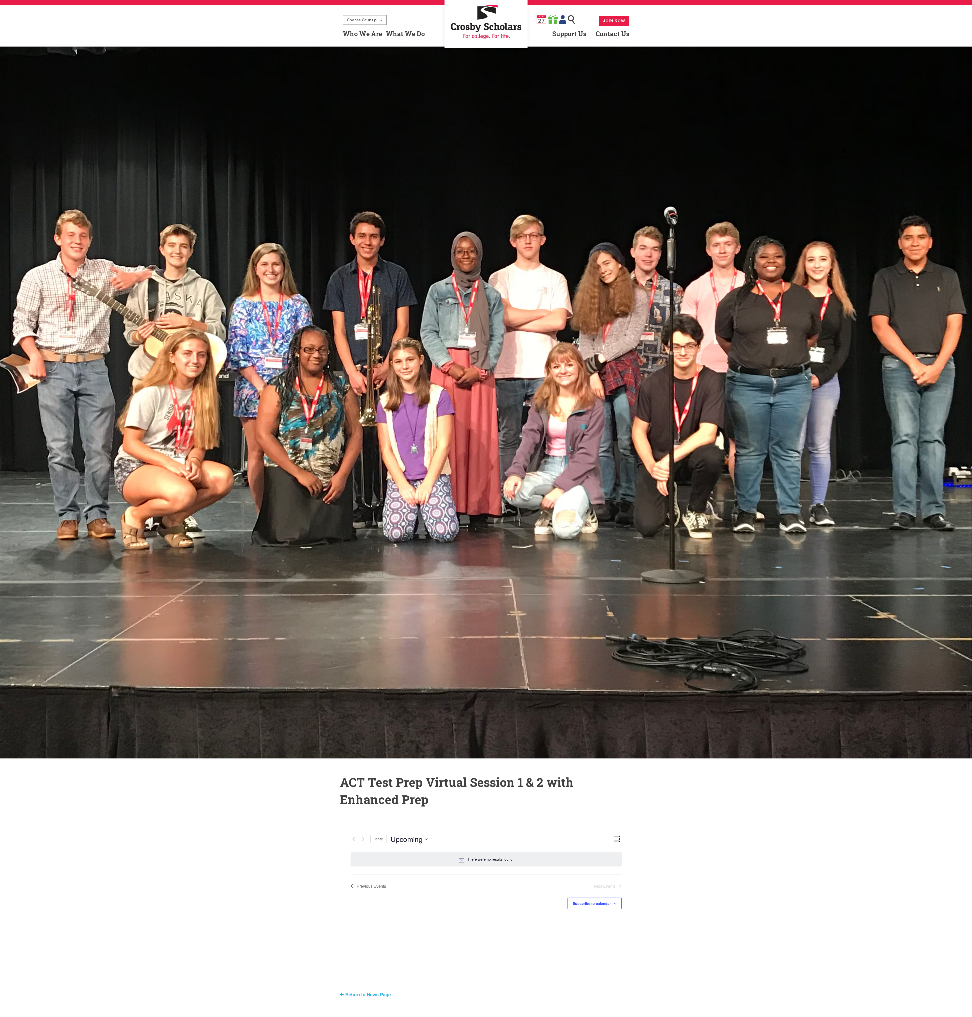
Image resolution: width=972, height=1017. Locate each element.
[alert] (486, 859)
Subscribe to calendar (592, 903)
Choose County (361, 19)
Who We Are (362, 34)
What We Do (405, 34)
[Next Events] (363, 839)
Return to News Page (367, 994)
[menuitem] (486, 34)
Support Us (569, 34)
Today (378, 839)
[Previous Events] (354, 839)
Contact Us (612, 34)
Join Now (614, 20)
